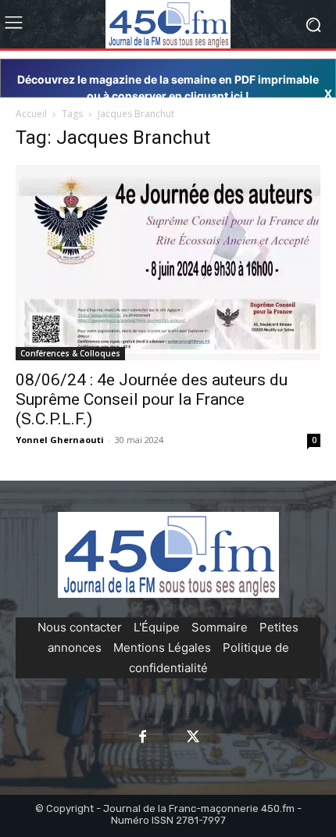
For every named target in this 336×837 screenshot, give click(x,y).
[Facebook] (143, 737)
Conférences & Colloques (70, 353)
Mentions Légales (162, 647)
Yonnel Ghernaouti (60, 439)
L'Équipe (157, 627)
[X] (193, 737)
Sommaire (219, 627)
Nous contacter (80, 627)
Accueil (31, 113)
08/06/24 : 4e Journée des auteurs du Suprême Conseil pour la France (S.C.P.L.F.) (152, 399)
